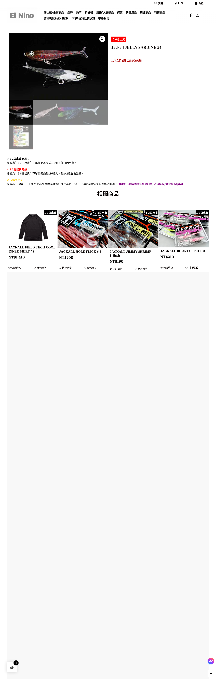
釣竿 (79, 12)
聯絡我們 (103, 18)
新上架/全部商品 (54, 12)
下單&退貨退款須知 (83, 18)
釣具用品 (131, 12)
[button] (102, 39)
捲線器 (89, 12)
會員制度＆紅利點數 (56, 18)
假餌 (120, 12)
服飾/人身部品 (105, 12)
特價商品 (159, 12)
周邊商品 (145, 12)
